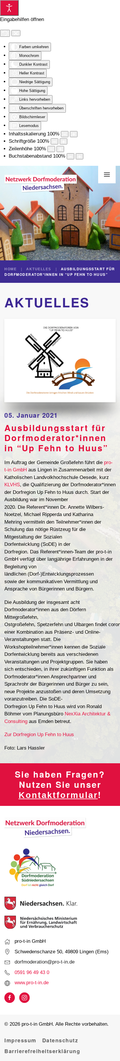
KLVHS (12, 484)
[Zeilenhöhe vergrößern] (60, 149)
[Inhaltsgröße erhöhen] (73, 134)
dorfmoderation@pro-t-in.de (45, 962)
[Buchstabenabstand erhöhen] (79, 156)
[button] (107, 174)
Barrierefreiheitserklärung (42, 1051)
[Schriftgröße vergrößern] (63, 141)
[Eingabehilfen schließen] (15, 33)
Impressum (20, 1040)
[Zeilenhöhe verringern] (51, 149)
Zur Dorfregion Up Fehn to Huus (39, 734)
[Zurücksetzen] (5, 33)
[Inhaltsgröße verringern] (64, 134)
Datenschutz (60, 1040)
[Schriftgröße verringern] (54, 141)
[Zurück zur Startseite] (40, 184)
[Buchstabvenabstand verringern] (70, 156)
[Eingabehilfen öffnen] (9, 8)
